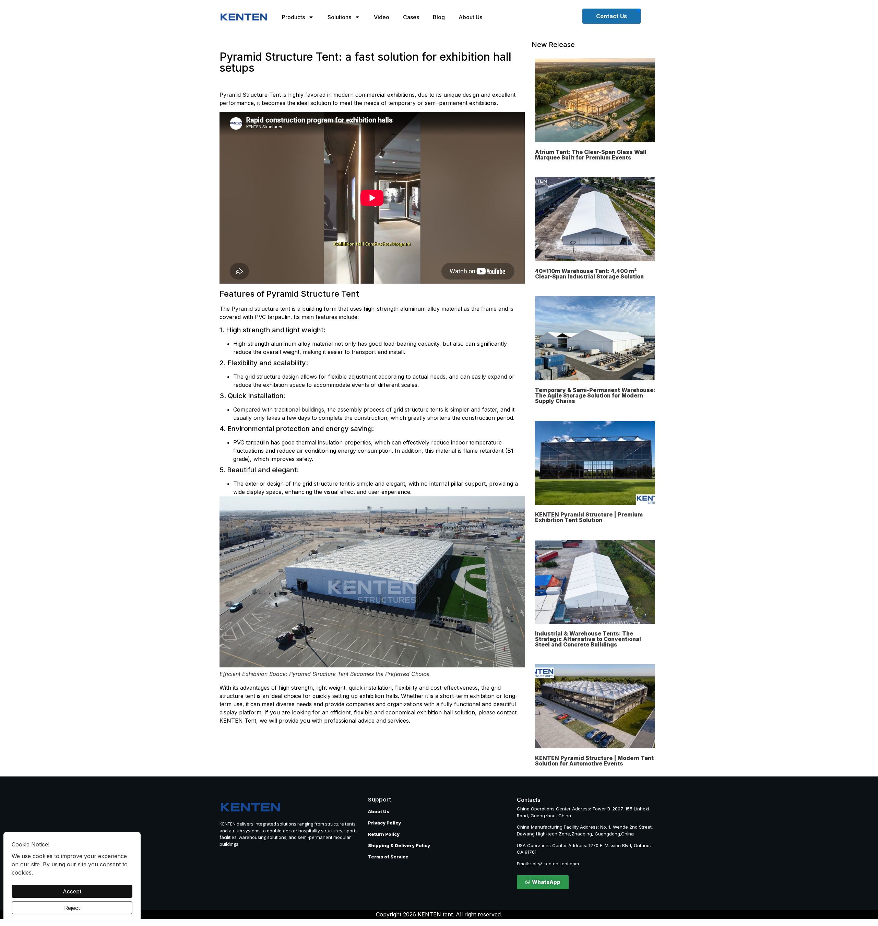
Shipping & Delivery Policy (399, 845)
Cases (411, 17)
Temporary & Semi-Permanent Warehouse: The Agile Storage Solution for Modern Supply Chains (595, 395)
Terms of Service (388, 856)
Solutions (339, 17)
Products (293, 17)
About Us (470, 17)
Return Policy (384, 834)
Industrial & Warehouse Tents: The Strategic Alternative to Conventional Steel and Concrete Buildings (588, 639)
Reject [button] (72, 907)
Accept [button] (72, 891)
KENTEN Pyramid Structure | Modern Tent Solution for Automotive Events (594, 761)
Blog (439, 17)
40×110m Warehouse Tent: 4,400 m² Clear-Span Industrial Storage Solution (589, 274)
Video (381, 17)
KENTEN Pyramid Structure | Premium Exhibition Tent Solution (589, 517)
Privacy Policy (384, 823)
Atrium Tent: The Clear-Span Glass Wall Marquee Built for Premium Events (590, 155)
